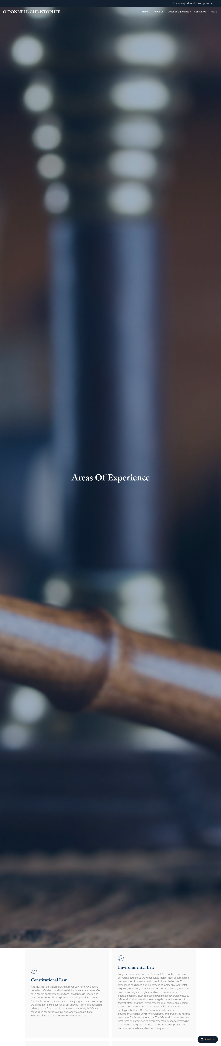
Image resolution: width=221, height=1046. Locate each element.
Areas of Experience (178, 11)
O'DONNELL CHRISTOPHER (32, 12)
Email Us (210, 1039)
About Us (158, 11)
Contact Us (200, 11)
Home (145, 11)
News (214, 11)
